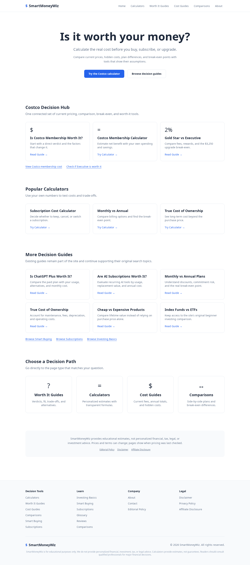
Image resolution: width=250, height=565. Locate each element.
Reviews (82, 521)
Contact (132, 503)
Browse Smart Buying (38, 339)
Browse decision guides (146, 73)
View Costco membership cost (43, 166)
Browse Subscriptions (69, 339)
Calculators (137, 6)
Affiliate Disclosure (140, 449)
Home (122, 6)
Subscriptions (33, 527)
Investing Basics (87, 497)
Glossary (82, 515)
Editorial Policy (107, 449)
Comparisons (202, 6)
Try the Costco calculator (104, 73)
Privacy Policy (187, 503)
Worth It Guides (159, 6)
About (218, 6)
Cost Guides (181, 6)
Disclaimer (122, 449)
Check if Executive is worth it (83, 166)
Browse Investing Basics (102, 339)
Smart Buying (33, 521)
